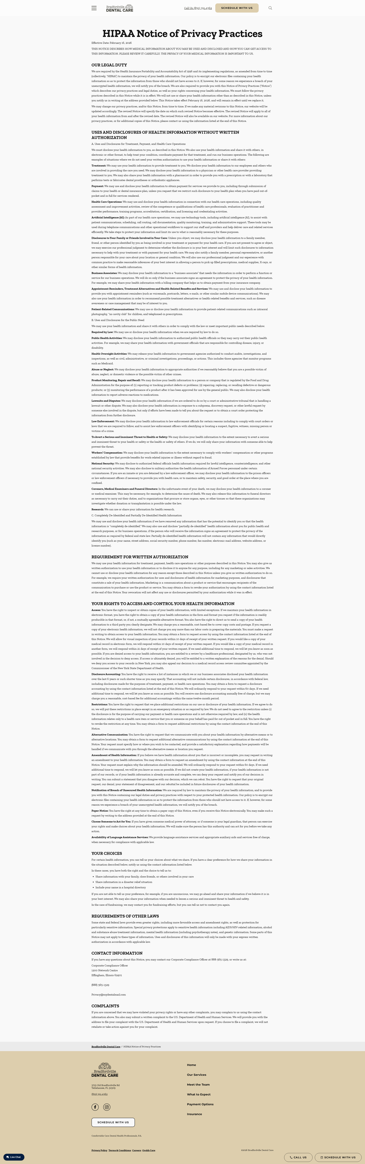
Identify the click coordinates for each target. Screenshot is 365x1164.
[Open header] (95, 8)
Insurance (194, 1114)
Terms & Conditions (120, 1150)
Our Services (196, 1074)
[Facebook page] (95, 1107)
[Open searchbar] (270, 8)
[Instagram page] (106, 1107)
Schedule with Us (237, 8)
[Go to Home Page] (119, 8)
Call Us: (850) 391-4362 (198, 8)
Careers (136, 1150)
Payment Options (200, 1104)
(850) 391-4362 (100, 1094)
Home (191, 1065)
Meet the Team (198, 1084)
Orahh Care (148, 1150)
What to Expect (199, 1094)
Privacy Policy (99, 1150)
